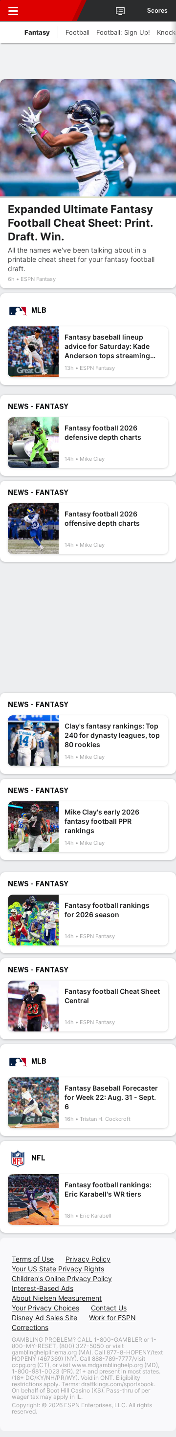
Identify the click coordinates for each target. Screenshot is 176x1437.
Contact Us (109, 1308)
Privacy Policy (88, 1259)
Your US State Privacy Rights (58, 1269)
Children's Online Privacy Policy (62, 1278)
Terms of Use (33, 1259)
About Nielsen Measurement (57, 1298)
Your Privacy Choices (45, 1308)
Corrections (30, 1327)
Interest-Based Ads (42, 1288)
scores (157, 10)
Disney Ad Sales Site (44, 1317)
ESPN (52, 10)
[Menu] (13, 10)
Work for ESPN (112, 1317)
